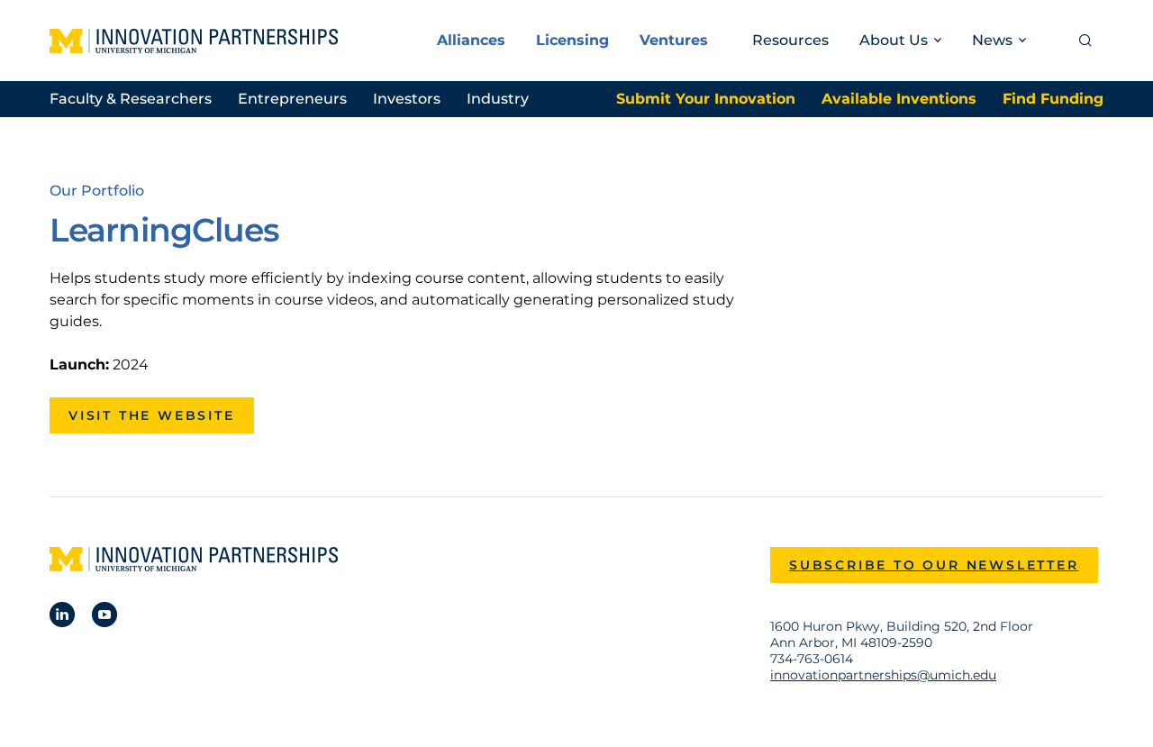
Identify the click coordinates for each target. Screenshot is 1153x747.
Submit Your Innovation (705, 98)
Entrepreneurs (292, 98)
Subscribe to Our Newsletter (934, 565)
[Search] (1085, 41)
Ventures (674, 40)
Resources (790, 40)
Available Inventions (899, 98)
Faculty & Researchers (131, 98)
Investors (406, 98)
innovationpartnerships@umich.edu (883, 675)
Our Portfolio (97, 190)
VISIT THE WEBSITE (151, 415)
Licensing (572, 40)
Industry (498, 98)
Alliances (471, 40)
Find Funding (1053, 98)
